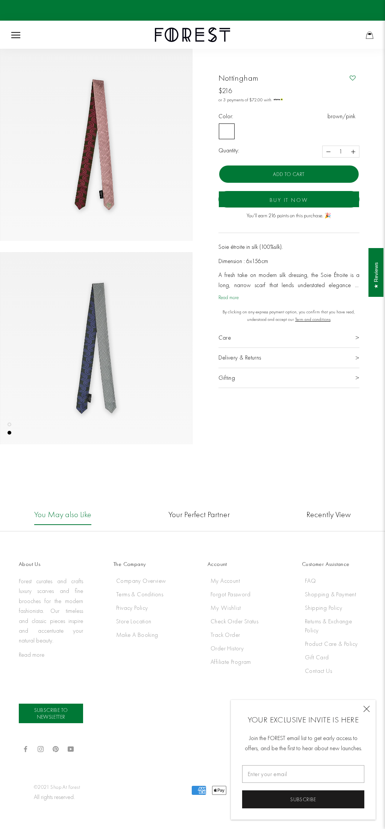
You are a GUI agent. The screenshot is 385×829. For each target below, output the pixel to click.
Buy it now (289, 200)
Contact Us (318, 671)
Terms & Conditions (139, 594)
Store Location (134, 621)
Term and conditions (312, 319)
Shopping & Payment (330, 594)
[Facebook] (26, 749)
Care (224, 338)
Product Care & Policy (331, 644)
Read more (228, 297)
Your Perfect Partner (199, 514)
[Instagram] (41, 749)
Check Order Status (234, 621)
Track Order (225, 635)
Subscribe (303, 799)
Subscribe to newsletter (51, 713)
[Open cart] (369, 35)
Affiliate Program (231, 662)
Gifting (226, 378)
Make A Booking (137, 635)
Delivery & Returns (239, 357)
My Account (225, 581)
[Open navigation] (15, 34)
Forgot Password (230, 594)
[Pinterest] (56, 749)
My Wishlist (226, 608)
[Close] (366, 709)
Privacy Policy (132, 608)
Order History (227, 648)
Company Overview (141, 581)
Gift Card (317, 657)
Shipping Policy (323, 608)
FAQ (310, 581)
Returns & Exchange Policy (328, 625)
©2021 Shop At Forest (57, 787)
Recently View (328, 514)
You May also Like (62, 514)
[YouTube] (71, 749)
